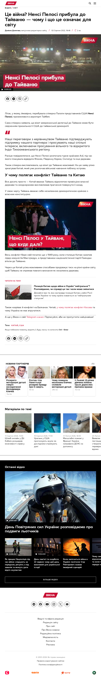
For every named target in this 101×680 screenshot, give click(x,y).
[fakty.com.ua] (35, 673)
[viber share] (19, 99)
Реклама (50, 644)
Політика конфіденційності (50, 665)
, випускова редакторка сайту (26, 30)
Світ (15, 8)
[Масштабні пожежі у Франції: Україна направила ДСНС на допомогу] (76, 423)
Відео (8, 8)
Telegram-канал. (35, 317)
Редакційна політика (50, 633)
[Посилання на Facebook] (40, 604)
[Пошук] (89, 3)
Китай (14, 325)
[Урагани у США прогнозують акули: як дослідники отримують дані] (47, 423)
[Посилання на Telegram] (34, 604)
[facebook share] (7, 99)
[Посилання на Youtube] (47, 604)
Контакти (50, 641)
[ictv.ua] (65, 673)
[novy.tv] (94, 673)
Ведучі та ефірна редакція (51, 619)
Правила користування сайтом (50, 661)
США (21, 325)
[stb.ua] (7, 673)
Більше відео (50, 580)
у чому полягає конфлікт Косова (74, 307)
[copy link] (25, 99)
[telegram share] (13, 99)
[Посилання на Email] (67, 604)
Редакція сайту (50, 622)
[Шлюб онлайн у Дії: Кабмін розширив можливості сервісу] (18, 423)
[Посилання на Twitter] (60, 604)
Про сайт (50, 626)
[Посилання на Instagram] (54, 604)
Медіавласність (50, 637)
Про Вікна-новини (50, 630)
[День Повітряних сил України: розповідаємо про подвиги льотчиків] (50, 496)
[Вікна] (11, 3)
